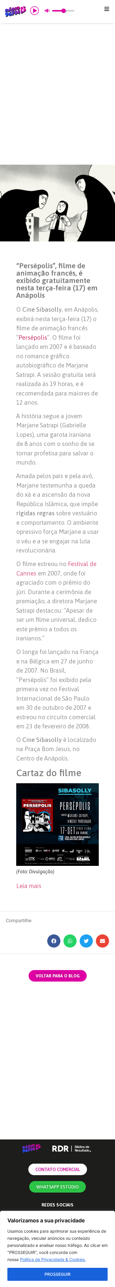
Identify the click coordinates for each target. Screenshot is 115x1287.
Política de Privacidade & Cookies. (53, 1259)
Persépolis (33, 337)
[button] (106, 9)
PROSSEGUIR (57, 1274)
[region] (57, 1249)
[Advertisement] (57, 93)
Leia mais (28, 885)
